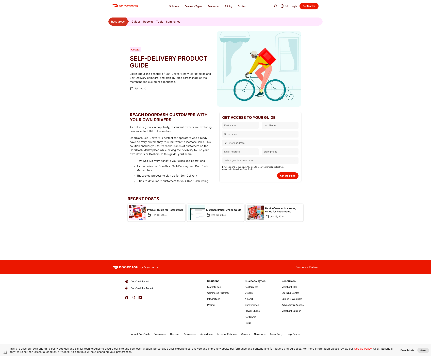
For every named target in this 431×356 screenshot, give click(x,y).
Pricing (211, 304)
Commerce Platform (218, 292)
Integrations (213, 298)
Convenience (252, 304)
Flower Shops (252, 310)
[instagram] (133, 298)
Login (294, 6)
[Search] (276, 6)
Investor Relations (227, 334)
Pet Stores (250, 316)
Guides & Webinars (291, 298)
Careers (245, 334)
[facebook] (127, 298)
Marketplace (214, 286)
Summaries (173, 21)
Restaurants (251, 286)
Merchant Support (291, 310)
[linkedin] (140, 298)
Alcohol (249, 298)
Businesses (190, 334)
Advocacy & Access (292, 304)
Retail (248, 322)
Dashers (174, 334)
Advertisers (206, 334)
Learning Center (290, 292)
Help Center (293, 334)
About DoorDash (140, 334)
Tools (159, 21)
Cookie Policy (363, 348)
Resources (118, 21)
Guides (136, 21)
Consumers (160, 334)
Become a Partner (307, 267)
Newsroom (260, 334)
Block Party (276, 334)
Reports (148, 21)
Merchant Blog (289, 286)
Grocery (249, 292)
